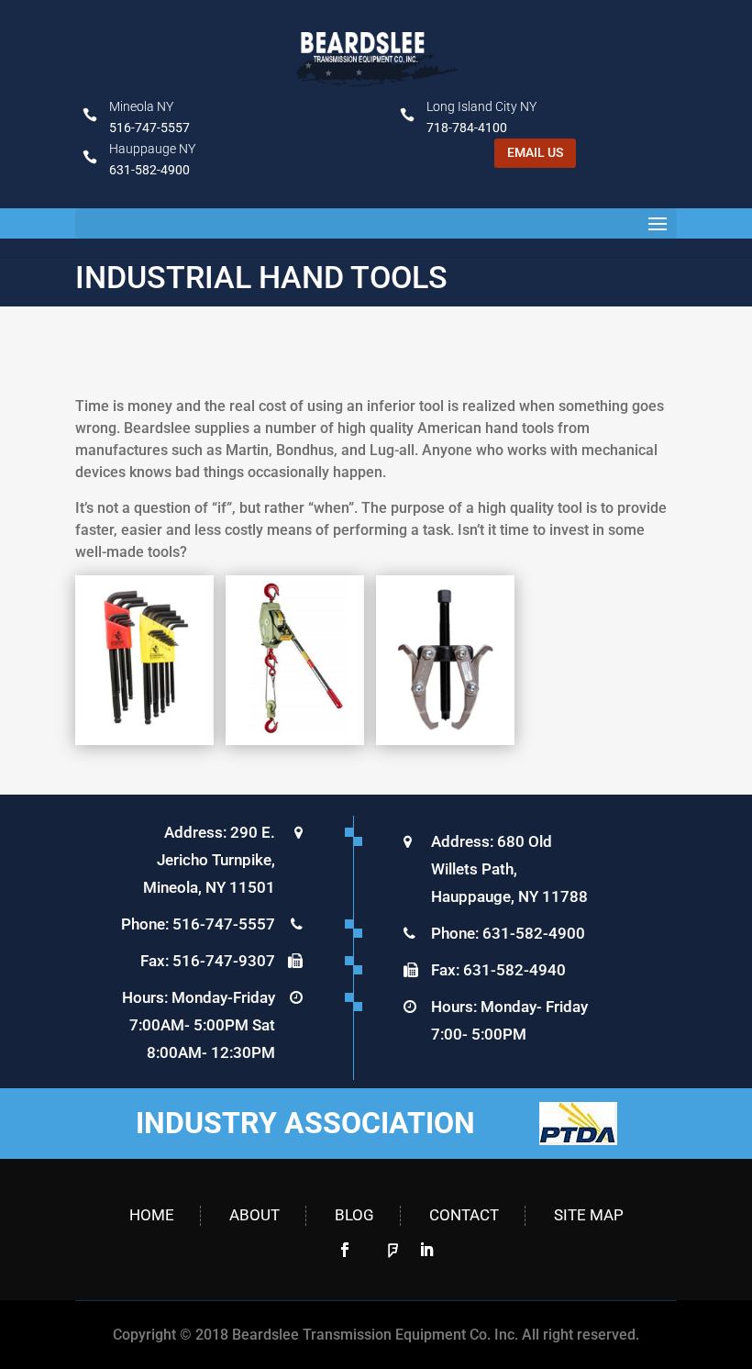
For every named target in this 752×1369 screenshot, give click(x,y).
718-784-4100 (466, 127)
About (254, 1215)
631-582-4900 (149, 169)
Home (151, 1215)
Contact (464, 1215)
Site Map (589, 1215)
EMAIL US (535, 152)
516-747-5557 (149, 127)
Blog (354, 1215)
